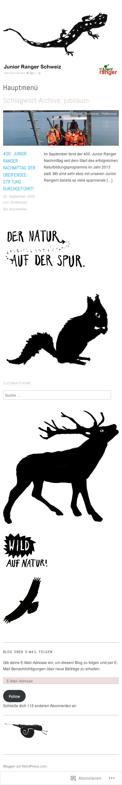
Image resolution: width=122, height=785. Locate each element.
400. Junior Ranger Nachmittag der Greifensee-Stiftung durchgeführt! (19, 171)
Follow (14, 696)
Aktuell (78, 113)
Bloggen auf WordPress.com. (25, 765)
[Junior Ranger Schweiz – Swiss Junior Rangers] (61, 71)
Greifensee (18, 201)
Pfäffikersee (109, 113)
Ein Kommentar (15, 208)
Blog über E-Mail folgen (28, 651)
